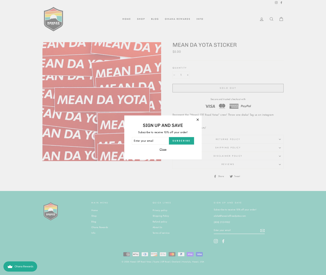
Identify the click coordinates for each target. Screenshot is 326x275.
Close (163, 149)
